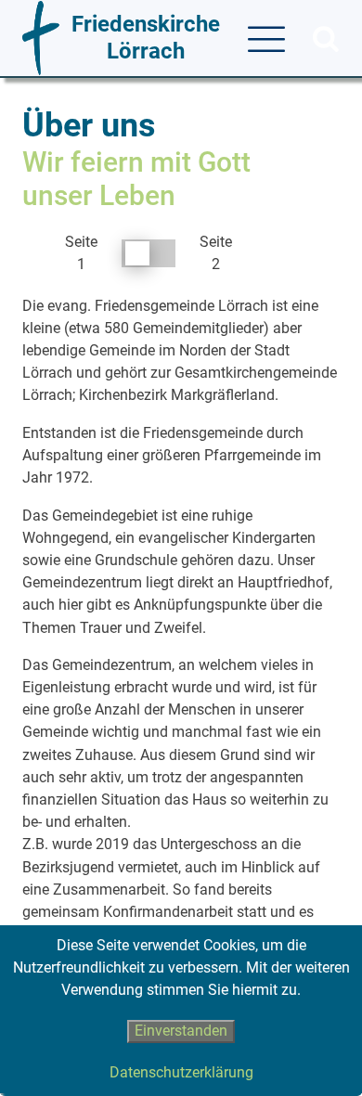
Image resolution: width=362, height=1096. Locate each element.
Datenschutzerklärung (181, 1072)
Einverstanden (181, 1030)
